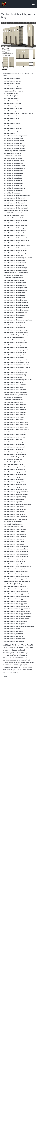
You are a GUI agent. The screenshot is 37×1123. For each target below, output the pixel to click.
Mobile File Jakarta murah (12, 83)
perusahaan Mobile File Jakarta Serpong (16, 335)
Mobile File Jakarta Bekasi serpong (14, 437)
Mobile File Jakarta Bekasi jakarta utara (16, 422)
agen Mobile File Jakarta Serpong (14, 337)
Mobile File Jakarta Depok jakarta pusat (16, 556)
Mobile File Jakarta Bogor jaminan (14, 477)
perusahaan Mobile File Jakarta (13, 91)
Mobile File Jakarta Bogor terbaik (14, 444)
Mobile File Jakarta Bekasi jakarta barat (16, 424)
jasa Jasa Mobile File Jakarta (12, 153)
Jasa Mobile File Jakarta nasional (14, 163)
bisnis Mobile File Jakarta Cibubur (14, 218)
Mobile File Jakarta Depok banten (14, 541)
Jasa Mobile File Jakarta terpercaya (14, 146)
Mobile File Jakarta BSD (11, 133)
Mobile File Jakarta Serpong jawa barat (15, 347)
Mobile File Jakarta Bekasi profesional (15, 392)
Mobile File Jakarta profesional (13, 88)
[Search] (29, 4)
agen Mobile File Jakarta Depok (13, 524)
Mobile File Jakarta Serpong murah (14, 327)
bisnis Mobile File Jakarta (11, 98)
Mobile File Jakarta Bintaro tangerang (15, 312)
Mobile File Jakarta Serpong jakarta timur (16, 365)
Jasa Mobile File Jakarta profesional (14, 148)
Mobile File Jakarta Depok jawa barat (15, 534)
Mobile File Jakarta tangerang (13, 128)
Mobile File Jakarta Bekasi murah (14, 387)
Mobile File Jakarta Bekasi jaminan (14, 414)
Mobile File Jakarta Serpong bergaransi (16, 350)
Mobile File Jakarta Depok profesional (15, 517)
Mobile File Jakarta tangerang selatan (15, 136)
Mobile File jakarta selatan (12, 123)
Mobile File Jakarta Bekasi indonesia (15, 404)
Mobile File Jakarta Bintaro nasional (15, 285)
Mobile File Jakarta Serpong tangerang (15, 372)
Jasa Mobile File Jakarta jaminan (13, 171)
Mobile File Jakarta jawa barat (13, 106)
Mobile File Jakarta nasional (12, 103)
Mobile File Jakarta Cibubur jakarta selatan (17, 245)
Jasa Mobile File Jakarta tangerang (14, 188)
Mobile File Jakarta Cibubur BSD (13, 255)
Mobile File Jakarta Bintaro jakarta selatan (16, 307)
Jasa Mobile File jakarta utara (13, 175)
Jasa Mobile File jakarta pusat (13, 185)
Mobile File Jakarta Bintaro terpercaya (15, 268)
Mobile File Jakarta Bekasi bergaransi (15, 412)
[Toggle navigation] (33, 4)
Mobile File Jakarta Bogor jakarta (14, 482)
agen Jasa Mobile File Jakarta (12, 156)
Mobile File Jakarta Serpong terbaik (14, 322)
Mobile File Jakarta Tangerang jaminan (16, 599)
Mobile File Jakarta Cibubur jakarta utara (16, 238)
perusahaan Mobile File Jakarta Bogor (15, 457)
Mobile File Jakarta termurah (12, 81)
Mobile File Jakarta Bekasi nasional (14, 407)
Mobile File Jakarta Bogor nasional (14, 469)
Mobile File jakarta (27, 113)
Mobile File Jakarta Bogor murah (14, 449)
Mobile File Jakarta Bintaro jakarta (14, 297)
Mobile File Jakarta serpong (12, 131)
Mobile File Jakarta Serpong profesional (16, 332)
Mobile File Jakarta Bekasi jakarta (14, 419)
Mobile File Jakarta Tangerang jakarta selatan (18, 614)
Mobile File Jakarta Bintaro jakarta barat (16, 302)
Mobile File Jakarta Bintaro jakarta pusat (16, 310)
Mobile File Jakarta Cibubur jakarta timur (16, 243)
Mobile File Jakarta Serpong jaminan (15, 352)
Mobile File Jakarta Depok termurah (15, 509)
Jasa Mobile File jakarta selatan (13, 183)
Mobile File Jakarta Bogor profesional (15, 454)
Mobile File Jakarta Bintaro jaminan (14, 293)
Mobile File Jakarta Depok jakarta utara (16, 546)
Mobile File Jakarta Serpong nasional (15, 345)
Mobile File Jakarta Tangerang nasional (16, 591)
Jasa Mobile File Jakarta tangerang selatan (17, 195)
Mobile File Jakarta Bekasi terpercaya (15, 390)
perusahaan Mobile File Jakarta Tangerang (17, 581)
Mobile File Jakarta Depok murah (14, 512)
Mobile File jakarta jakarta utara (13, 631)
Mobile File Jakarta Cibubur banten (14, 233)
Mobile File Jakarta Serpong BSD (13, 377)
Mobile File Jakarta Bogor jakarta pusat (16, 494)
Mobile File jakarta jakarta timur (14, 636)
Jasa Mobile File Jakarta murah (13, 143)
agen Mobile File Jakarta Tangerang (14, 584)
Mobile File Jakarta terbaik (12, 78)
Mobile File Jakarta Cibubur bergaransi (16, 228)
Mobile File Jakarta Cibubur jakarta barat (16, 240)
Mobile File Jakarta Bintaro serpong (14, 315)
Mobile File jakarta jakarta (12, 629)
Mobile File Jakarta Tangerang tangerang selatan (19, 626)
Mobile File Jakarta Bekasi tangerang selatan (17, 442)
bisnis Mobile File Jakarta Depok (13, 527)
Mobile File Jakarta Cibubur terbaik (14, 198)
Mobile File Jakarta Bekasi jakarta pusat (16, 432)
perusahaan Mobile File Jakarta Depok (15, 519)
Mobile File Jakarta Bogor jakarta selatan (16, 492)
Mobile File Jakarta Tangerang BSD (14, 624)
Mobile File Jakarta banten (12, 113)
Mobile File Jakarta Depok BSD (13, 564)
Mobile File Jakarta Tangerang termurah (16, 571)
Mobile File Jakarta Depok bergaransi (15, 536)
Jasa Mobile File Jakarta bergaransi (14, 168)
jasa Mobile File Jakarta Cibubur (13, 213)
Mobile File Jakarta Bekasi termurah (15, 385)
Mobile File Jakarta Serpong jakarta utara (16, 360)
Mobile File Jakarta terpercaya (13, 86)
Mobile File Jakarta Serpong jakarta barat (16, 362)
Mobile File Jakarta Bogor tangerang (15, 497)
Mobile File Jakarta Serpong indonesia (15, 342)
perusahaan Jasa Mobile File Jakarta (15, 151)
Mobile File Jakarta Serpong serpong (15, 375)
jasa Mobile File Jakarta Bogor (13, 459)
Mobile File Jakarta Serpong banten (14, 355)
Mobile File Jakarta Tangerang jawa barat (16, 594)
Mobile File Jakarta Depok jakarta (14, 544)
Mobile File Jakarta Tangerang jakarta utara (17, 606)
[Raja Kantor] (3, 4)
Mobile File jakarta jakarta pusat (14, 641)
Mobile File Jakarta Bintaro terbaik (14, 260)
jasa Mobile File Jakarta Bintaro (13, 275)
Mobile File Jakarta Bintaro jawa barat (15, 288)
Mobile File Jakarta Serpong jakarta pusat (16, 370)
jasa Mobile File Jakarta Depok (13, 521)
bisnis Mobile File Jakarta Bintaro (14, 280)
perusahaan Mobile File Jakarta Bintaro (16, 273)
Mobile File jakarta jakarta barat (13, 634)
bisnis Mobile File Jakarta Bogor (13, 464)
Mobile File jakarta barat (11, 118)
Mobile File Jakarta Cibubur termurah (15, 200)
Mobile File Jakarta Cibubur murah (14, 203)
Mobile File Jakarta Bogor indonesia (14, 467)
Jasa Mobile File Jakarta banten (13, 173)
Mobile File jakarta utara (11, 116)
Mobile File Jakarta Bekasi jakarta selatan (16, 429)
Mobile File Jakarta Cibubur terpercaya (15, 205)
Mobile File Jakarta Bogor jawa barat (15, 472)
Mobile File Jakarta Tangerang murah (15, 574)
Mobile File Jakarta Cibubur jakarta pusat (16, 248)
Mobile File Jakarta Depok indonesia (15, 529)
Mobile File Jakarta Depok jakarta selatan (16, 554)
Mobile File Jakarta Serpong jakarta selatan (17, 367)
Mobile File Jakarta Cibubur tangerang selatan (18, 258)
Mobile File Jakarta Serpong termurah (15, 325)
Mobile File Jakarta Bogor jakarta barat (15, 487)
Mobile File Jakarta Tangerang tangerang (16, 619)
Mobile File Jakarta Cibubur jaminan (15, 230)
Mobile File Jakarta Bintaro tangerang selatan (18, 320)
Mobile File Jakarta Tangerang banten (15, 601)
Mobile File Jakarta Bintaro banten (14, 295)
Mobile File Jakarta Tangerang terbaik (15, 569)
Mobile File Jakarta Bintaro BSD (13, 317)
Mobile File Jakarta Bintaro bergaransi (15, 290)
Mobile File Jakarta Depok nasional (14, 531)
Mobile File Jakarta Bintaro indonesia (15, 283)
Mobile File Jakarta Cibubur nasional (15, 223)
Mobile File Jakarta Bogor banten (14, 479)
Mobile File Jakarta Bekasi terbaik (14, 382)
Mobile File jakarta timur (11, 121)
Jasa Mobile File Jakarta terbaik (13, 138)
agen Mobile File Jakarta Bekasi (13, 400)
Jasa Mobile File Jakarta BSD (12, 193)
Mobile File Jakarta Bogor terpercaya (15, 452)
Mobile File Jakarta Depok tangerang (15, 559)
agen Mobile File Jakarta (11, 96)
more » (6, 677)
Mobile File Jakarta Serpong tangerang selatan (18, 380)
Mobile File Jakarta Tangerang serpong (15, 621)
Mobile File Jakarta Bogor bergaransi (15, 474)
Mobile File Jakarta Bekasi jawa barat (15, 410)
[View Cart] (9, 4)
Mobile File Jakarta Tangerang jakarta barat (17, 609)
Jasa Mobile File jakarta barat (13, 178)
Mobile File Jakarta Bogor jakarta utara (15, 484)
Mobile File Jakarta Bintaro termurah (15, 263)
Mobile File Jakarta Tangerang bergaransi (16, 596)
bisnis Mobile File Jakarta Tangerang (15, 586)
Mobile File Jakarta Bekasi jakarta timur (16, 427)
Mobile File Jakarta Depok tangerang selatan (17, 566)
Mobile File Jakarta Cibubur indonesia (15, 220)
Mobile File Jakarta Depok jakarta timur (16, 551)
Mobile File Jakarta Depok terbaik (14, 507)
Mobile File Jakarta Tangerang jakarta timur (17, 611)
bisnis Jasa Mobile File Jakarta (13, 158)
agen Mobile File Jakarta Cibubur (14, 215)
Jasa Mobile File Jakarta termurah (14, 141)
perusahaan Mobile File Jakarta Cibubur (16, 210)
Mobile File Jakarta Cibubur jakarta (14, 235)
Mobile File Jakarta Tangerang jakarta (15, 604)
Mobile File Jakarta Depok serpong (14, 561)
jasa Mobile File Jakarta (11, 93)
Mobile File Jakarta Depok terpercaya (15, 514)
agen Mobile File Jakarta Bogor (13, 462)
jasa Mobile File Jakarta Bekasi (13, 397)
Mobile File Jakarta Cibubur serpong (15, 253)
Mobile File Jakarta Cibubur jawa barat (15, 225)
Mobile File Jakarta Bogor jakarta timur (16, 489)
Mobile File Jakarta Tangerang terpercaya (16, 576)
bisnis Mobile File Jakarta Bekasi (14, 402)
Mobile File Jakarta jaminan (12, 111)
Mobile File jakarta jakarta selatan (14, 639)
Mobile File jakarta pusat (11, 126)
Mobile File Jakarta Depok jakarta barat (16, 549)
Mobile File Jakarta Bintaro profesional (15, 270)
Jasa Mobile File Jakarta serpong (13, 190)
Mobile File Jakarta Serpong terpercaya (16, 330)
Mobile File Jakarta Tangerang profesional (16, 579)
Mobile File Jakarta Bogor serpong (14, 499)
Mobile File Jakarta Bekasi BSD (13, 439)
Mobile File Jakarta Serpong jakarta (14, 357)
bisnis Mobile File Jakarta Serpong (14, 340)
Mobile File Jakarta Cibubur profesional (16, 208)
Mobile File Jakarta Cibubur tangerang (15, 250)
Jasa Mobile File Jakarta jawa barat (14, 166)
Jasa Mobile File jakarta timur (13, 180)
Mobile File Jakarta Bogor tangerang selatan (17, 504)
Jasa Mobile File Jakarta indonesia (14, 161)
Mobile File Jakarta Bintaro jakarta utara (16, 300)
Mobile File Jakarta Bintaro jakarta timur (16, 305)
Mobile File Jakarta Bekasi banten (14, 417)
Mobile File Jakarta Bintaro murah (14, 265)
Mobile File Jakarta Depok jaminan (14, 539)
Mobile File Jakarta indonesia (13, 101)
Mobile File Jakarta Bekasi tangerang (15, 434)
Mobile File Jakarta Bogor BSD (13, 502)
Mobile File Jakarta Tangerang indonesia (16, 589)
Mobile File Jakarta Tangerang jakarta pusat (17, 616)
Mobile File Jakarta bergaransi (13, 108)
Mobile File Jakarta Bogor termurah (14, 447)
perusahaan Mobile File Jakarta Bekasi (15, 395)
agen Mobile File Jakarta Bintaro (13, 278)
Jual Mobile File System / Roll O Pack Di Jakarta (18, 74)
